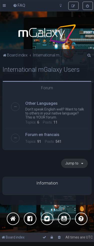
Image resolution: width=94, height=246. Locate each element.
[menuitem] (19, 5)
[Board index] (47, 34)
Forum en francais (42, 134)
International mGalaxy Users (41, 69)
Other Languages (41, 103)
